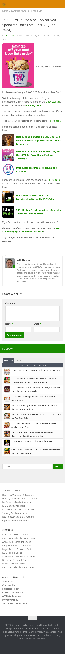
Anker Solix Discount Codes (16, 541)
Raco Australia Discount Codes (18, 567)
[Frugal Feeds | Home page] (4, 4)
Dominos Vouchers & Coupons (18, 494)
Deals (25, 11)
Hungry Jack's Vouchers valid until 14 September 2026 (35, 370)
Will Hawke (11, 35)
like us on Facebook (32, 231)
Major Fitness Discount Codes (17, 549)
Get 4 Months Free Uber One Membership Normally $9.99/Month (36, 197)
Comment (11, 303)
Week (29, 365)
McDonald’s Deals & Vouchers (17, 502)
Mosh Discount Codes (13, 563)
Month (37, 365)
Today (21, 365)
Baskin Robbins (11, 11)
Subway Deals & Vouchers (15, 513)
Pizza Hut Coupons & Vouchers (18, 509)
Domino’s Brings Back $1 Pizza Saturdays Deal (31, 441)
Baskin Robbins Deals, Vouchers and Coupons (36, 169)
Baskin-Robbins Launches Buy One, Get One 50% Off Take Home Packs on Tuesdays (38, 155)
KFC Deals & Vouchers (13, 505)
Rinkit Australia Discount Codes (18, 538)
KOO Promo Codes (12, 552)
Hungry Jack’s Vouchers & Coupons (20, 498)
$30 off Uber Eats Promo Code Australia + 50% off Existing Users (38, 211)
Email (37, 323)
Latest (18, 360)
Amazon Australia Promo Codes (18, 556)
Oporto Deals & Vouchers (15, 520)
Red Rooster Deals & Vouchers (18, 516)
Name (9, 323)
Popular (8, 360)
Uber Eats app (53, 101)
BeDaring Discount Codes (15, 559)
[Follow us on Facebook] (61, 348)
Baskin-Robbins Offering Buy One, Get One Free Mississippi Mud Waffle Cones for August (38, 140)
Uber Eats (36, 11)
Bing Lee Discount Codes (15, 534)
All (44, 365)
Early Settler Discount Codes (16, 545)
